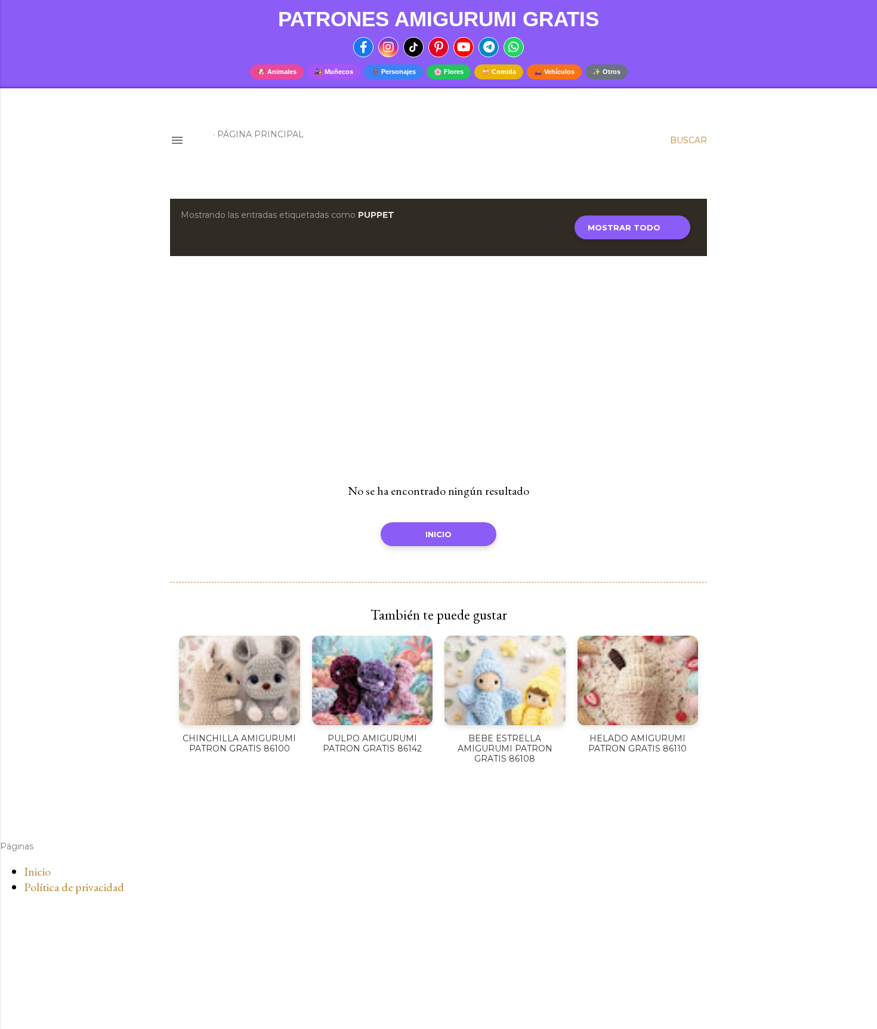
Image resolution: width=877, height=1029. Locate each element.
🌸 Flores (449, 71)
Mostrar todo (624, 227)
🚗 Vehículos (554, 71)
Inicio (438, 534)
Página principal (260, 134)
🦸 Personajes (393, 71)
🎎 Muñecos (333, 71)
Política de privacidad (74, 887)
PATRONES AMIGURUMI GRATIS (438, 18)
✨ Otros (606, 71)
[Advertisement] (438, 369)
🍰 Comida (498, 71)
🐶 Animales (277, 71)
